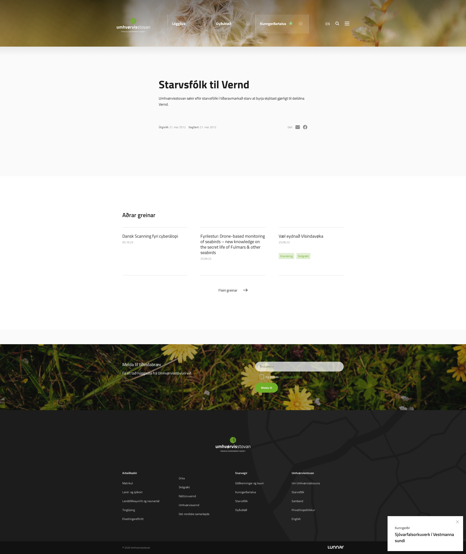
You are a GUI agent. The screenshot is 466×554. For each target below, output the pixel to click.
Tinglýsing (128, 510)
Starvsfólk (241, 501)
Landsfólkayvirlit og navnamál (140, 501)
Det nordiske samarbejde (194, 514)
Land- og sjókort (132, 492)
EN (327, 24)
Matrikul (127, 483)
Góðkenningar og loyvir (249, 483)
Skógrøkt (184, 487)
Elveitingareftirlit (133, 519)
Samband (297, 501)
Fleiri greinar (227, 290)
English (296, 519)
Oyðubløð (241, 510)
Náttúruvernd (187, 496)
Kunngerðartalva (245, 492)
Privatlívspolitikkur (303, 510)
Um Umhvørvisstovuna (306, 483)
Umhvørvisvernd (189, 505)
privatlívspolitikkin (291, 377)
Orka (182, 478)
